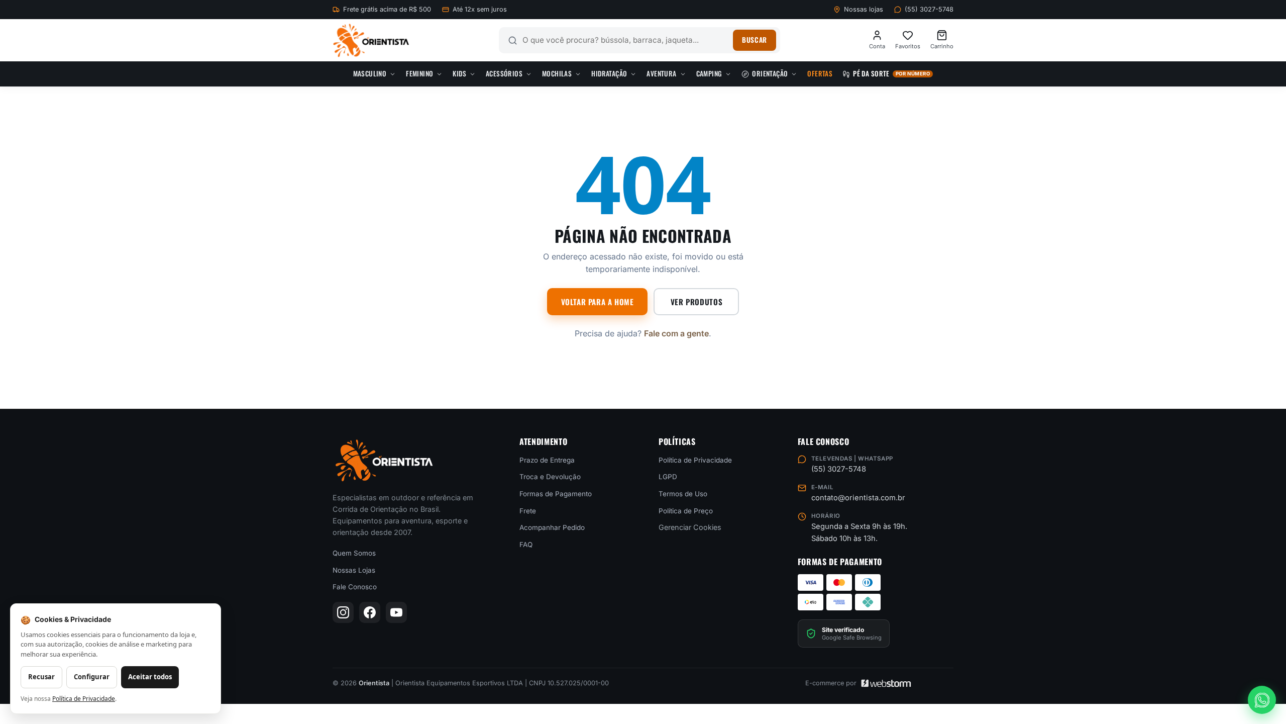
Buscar (754, 40)
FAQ (525, 544)
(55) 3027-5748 (929, 9)
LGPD (668, 477)
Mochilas (557, 73)
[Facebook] (369, 612)
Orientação (770, 73)
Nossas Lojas (354, 570)
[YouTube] (396, 612)
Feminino (419, 73)
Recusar (41, 676)
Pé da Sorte (891, 73)
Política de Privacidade (695, 460)
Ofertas (819, 73)
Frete (527, 510)
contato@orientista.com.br (858, 497)
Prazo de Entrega (547, 460)
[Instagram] (343, 612)
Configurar (92, 676)
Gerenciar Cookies (690, 527)
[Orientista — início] (371, 40)
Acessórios (504, 73)
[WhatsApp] (1262, 700)
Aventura (661, 73)
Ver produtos (696, 301)
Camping (709, 73)
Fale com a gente (676, 333)
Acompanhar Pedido (552, 527)
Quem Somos (354, 553)
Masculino (370, 73)
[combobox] (625, 40)
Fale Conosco (355, 587)
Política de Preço (686, 510)
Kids (459, 73)
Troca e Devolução (550, 477)
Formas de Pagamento (555, 494)
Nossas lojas (863, 9)
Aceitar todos (150, 676)
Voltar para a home (597, 301)
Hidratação (609, 73)
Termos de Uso (683, 494)
